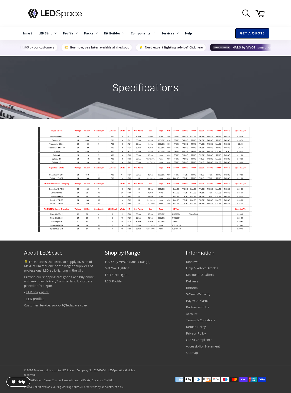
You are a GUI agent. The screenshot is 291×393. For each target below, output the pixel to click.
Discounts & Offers (200, 274)
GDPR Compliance (199, 339)
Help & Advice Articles (202, 268)
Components (141, 33)
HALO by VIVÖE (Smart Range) (127, 261)
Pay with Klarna (197, 300)
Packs (89, 33)
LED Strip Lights (116, 274)
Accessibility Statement (203, 346)
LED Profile (113, 281)
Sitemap (192, 352)
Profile (68, 33)
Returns (192, 287)
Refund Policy (196, 327)
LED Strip (45, 33)
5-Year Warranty (198, 294)
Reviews (192, 261)
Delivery (192, 281)
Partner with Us (197, 307)
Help (188, 33)
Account (191, 314)
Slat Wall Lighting (117, 268)
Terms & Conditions (200, 320)
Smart (27, 33)
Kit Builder (112, 33)
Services (167, 33)
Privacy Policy (196, 333)
